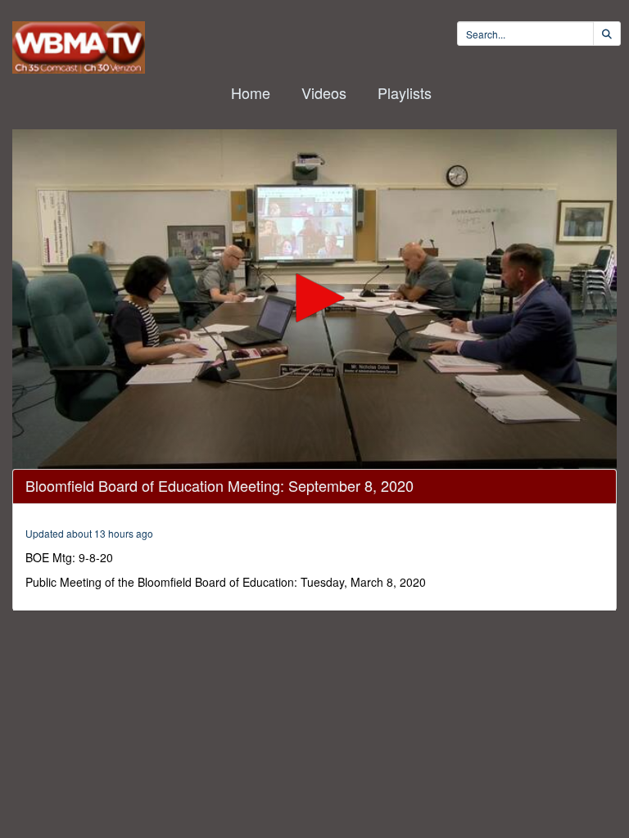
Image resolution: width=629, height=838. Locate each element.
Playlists (405, 92)
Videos (323, 92)
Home (250, 92)
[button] (314, 298)
